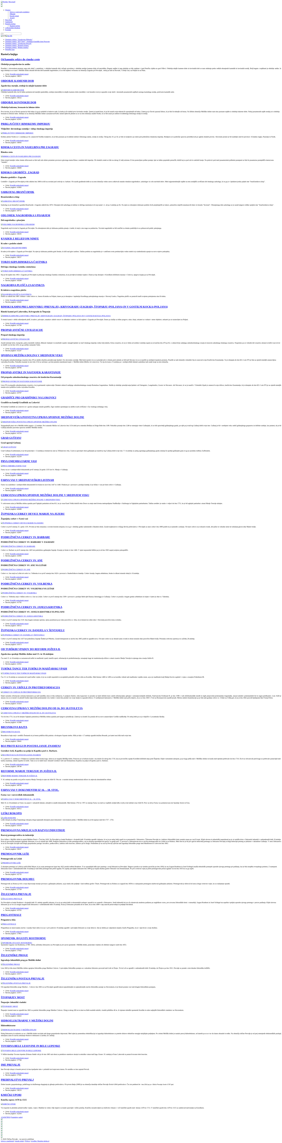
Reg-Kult (8, 20)
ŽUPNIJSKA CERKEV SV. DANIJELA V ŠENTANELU (33, 630)
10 (10, 1117)
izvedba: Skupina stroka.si (40, 1141)
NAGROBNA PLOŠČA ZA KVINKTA (23, 285)
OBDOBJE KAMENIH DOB (17, 80)
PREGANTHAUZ (11, 914)
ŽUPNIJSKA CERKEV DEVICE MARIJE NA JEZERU (33, 513)
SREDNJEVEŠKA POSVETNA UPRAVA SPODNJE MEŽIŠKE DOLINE (42, 417)
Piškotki (12, 14)
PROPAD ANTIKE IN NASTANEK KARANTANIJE (31, 372)
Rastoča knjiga (10, 24)
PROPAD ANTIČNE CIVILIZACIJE (22, 330)
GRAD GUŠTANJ (11, 437)
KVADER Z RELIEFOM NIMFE (20, 238)
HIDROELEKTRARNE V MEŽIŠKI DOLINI (27, 1020)
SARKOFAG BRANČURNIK (17, 192)
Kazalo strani (14, 16)
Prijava (27, 1141)
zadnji (20, 1117)
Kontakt (8, 30)
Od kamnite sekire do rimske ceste (20, 59)
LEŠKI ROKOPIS (11, 813)
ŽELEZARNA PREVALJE (16, 894)
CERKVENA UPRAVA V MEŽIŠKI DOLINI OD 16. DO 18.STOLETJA (42, 708)
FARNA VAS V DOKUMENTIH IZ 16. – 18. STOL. (30, 789)
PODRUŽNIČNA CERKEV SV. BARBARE (25, 537)
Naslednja (14, 1117)
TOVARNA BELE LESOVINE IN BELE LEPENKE (30, 1045)
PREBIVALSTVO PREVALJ (17, 1079)
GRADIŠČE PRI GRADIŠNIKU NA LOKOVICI (28, 397)
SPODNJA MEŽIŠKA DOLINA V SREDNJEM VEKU (32, 355)
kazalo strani (19, 1141)
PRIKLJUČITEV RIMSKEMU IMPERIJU (25, 123)
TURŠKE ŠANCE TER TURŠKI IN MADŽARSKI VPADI (34, 668)
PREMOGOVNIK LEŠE (15, 853)
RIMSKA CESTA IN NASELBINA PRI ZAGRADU (30, 147)
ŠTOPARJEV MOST (13, 997)
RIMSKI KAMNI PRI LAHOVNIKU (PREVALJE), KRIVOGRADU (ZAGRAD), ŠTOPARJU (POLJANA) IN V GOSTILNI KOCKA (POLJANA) (84, 306)
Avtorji (12, 18)
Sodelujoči (9, 22)
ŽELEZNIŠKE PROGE (14, 955)
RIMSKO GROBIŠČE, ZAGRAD (20, 172)
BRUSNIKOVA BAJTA (14, 727)
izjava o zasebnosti (7, 1141)
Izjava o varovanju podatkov (20, 12)
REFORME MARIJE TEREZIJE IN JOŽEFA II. (29, 771)
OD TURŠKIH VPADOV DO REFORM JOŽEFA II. (30, 649)
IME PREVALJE (10, 1064)
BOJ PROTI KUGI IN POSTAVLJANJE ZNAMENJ (31, 745)
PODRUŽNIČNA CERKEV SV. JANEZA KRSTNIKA (31, 607)
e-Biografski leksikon (12, 28)
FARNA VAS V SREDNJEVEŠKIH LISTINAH (27, 480)
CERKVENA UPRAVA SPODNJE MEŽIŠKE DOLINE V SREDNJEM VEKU (45, 495)
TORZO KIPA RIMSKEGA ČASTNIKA (24, 261)
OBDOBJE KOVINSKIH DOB (18, 102)
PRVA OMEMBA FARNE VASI (19, 461)
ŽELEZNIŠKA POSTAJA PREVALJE (22, 978)
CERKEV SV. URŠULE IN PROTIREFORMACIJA (30, 687)
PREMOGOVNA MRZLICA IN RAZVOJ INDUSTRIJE (33, 830)
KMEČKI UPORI (11, 1094)
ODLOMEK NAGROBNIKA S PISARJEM (25, 215)
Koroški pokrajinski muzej (19, 74)
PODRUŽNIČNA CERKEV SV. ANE (22, 560)
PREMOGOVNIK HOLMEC (18, 879)
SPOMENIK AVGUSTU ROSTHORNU (23, 938)
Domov (8, 10)
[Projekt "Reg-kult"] (8, 2)
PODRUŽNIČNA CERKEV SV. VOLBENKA (26, 583)
